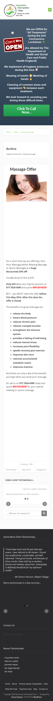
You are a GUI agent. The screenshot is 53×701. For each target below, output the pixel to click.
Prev (8, 504)
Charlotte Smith (12, 657)
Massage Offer (23, 169)
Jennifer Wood (11, 664)
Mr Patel (8, 671)
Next (45, 504)
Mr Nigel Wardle (12, 668)
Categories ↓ (41, 469)
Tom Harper (11, 469)
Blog (17, 132)
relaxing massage (27, 132)
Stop (27, 499)
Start (25, 499)
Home (9, 132)
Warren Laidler (11, 661)
